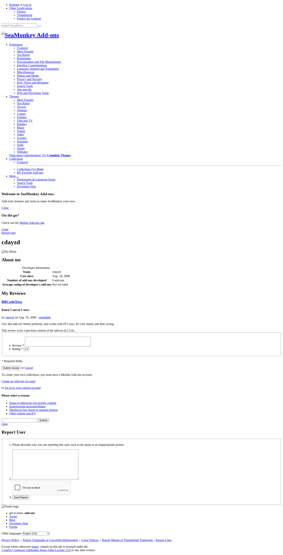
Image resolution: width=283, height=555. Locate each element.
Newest (21, 106)
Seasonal (22, 141)
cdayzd (9, 317)
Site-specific (24, 89)
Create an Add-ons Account (18, 381)
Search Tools (25, 86)
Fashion (22, 117)
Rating (17, 349)
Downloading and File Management (39, 61)
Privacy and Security (29, 79)
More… (14, 176)
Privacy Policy (11, 540)
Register (14, 4)
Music (20, 127)
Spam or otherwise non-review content (32, 403)
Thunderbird (24, 15)
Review (18, 345)
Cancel (28, 367)
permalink (45, 317)
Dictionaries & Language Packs (36, 179)
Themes (14, 96)
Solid (20, 145)
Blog (12, 520)
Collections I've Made (30, 169)
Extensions (16, 44)
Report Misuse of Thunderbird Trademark (128, 540)
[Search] (39, 26)
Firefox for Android (29, 18)
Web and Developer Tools (33, 93)
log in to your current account (23, 387)
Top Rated (23, 55)
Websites (22, 151)
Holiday (22, 124)
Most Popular (25, 51)
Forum (13, 526)
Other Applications (20, 8)
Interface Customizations (32, 65)
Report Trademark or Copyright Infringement (51, 540)
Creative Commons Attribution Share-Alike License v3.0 (36, 550)
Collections (16, 158)
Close (5, 207)
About (13, 516)
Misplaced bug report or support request (33, 410)
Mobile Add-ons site (32, 222)
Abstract (22, 110)
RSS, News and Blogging (33, 82)
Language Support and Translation (38, 68)
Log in (27, 4)
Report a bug (164, 540)
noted (35, 546)
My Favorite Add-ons (30, 172)
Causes (21, 113)
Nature (21, 131)
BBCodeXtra (12, 302)
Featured (22, 48)
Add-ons (47, 35)
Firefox (21, 11)
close (5, 424)
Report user (9, 232)
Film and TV (25, 120)
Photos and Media (28, 75)
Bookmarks (24, 58)
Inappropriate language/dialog (27, 406)
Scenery (22, 138)
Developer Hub (26, 186)
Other (20, 134)
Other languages (11, 533)
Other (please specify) (22, 413)
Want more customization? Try (40, 155)
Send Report (21, 497)
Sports (21, 148)
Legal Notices (90, 540)
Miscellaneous (25, 72)
